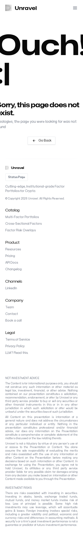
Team (9, 307)
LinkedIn (11, 288)
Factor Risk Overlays (20, 230)
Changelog (13, 269)
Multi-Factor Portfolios (22, 217)
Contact (11, 313)
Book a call (13, 320)
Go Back (45, 140)
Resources (13, 249)
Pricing (10, 256)
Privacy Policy (15, 346)
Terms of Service (17, 339)
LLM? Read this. (16, 352)
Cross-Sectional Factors (23, 223)
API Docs (11, 262)
